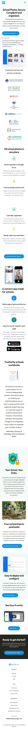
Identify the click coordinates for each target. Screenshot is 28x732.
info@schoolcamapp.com (14, 718)
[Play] (14, 616)
